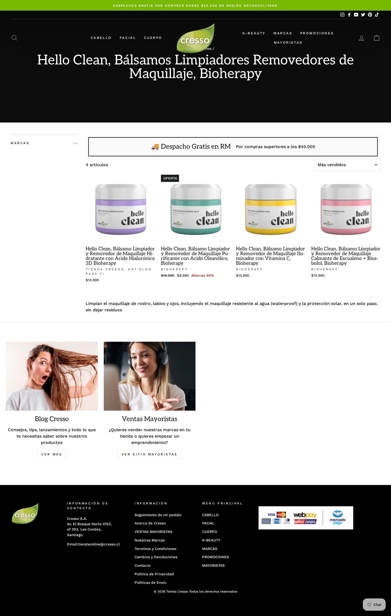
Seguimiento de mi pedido (158, 515)
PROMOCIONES (317, 33)
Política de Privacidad (154, 574)
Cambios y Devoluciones (156, 557)
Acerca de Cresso (150, 523)
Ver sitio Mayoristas (150, 454)
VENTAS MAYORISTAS (153, 531)
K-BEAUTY (253, 33)
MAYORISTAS (288, 42)
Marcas (20, 143)
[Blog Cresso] (52, 376)
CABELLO (101, 38)
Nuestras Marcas (150, 540)
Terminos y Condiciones (155, 548)
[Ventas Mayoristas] (150, 376)
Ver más (51, 454)
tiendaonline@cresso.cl (99, 544)
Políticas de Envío (150, 582)
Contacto (143, 565)
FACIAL (128, 38)
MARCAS (282, 33)
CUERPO (153, 38)
